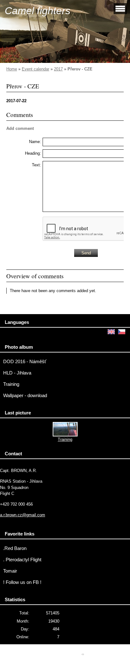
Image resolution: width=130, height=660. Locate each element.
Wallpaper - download (25, 395)
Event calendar (35, 69)
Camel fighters (37, 10)
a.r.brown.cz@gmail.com (22, 515)
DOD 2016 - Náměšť (24, 361)
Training (11, 384)
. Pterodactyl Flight (22, 559)
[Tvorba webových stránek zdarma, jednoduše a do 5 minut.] (83, 654)
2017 (58, 69)
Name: (35, 141)
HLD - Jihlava (17, 372)
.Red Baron (15, 548)
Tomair (10, 571)
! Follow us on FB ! (22, 582)
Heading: (33, 153)
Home (11, 69)
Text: (36, 165)
